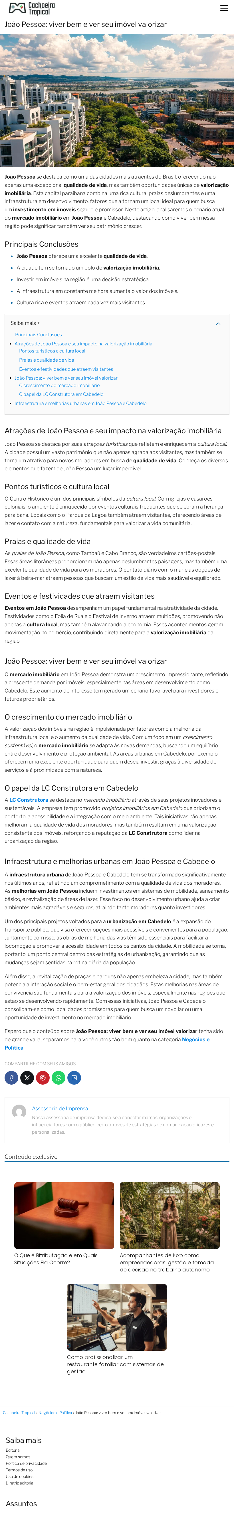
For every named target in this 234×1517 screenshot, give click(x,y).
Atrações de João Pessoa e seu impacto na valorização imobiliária (83, 344)
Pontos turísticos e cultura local (52, 351)
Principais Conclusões (38, 334)
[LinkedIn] (74, 1078)
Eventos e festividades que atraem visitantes (66, 369)
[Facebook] (11, 1078)
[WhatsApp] (58, 1078)
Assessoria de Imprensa (60, 1108)
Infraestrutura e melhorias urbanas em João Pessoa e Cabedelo (81, 403)
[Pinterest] (43, 1078)
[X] (27, 1078)
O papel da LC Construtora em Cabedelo (61, 394)
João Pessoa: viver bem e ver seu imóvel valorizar (66, 378)
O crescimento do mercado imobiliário (59, 385)
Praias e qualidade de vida (46, 360)
